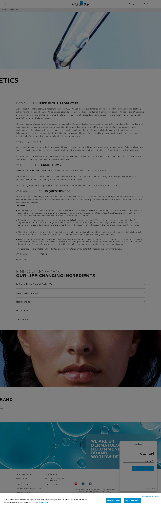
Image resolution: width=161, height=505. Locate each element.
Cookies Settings (113, 500)
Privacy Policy (42, 502)
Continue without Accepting (150, 496)
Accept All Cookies (132, 500)
